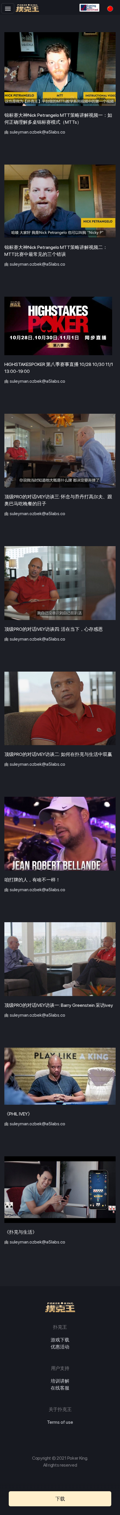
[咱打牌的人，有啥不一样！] (60, 834)
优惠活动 (60, 1347)
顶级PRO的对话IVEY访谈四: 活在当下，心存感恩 (53, 629)
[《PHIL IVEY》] (60, 1076)
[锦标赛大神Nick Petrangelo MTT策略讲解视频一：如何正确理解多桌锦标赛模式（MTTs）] (60, 69)
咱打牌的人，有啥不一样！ (32, 880)
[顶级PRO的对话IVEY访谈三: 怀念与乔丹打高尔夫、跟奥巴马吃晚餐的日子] (60, 451)
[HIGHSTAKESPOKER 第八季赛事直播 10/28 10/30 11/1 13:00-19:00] (60, 326)
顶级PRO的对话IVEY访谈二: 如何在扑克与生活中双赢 (58, 754)
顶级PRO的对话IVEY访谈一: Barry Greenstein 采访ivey (58, 1005)
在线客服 (60, 1388)
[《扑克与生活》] (60, 1189)
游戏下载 (60, 1340)
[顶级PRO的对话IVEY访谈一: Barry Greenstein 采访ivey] (60, 959)
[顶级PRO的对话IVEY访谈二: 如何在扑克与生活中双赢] (60, 708)
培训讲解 (60, 1381)
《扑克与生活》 (20, 1232)
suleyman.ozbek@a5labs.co (37, 132)
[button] (8, 8)
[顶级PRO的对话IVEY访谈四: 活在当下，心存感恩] (60, 583)
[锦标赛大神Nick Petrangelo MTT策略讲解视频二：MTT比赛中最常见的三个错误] (60, 201)
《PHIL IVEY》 (18, 1114)
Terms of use (60, 1422)
